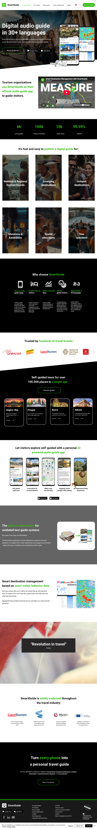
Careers (57, 814)
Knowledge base (36, 816)
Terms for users (59, 807)
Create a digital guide (37, 812)
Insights (34, 814)
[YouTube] (13, 817)
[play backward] (4, 352)
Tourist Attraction (43, 774)
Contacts (57, 805)
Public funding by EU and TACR (63, 816)
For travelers (35, 807)
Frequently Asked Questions (39, 818)
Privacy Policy (11, 827)
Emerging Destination (63, 772)
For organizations (36, 805)
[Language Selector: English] (78, 5)
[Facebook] (4, 817)
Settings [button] (70, 826)
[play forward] (93, 352)
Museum (52, 774)
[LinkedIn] (8, 817)
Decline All (79, 826)
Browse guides (36, 809)
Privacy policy (58, 812)
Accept (89, 826)
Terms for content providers (62, 809)
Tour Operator (62, 774)
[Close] (95, 825)
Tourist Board (51, 772)
